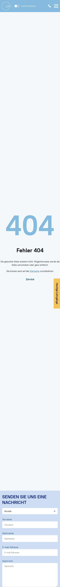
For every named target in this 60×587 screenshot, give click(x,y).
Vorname (7, 519)
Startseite (34, 271)
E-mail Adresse (10, 547)
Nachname (8, 533)
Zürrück (30, 279)
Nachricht (7, 561)
